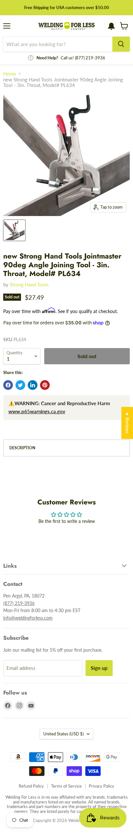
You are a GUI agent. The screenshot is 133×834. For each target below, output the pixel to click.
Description (22, 447)
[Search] (121, 44)
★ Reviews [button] (127, 423)
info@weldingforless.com (28, 618)
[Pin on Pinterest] (45, 385)
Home (9, 74)
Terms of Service (66, 786)
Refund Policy (31, 786)
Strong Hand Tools (29, 284)
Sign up (99, 668)
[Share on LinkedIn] (32, 385)
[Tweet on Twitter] (20, 385)
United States (63, 733)
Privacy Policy (101, 786)
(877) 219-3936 (19, 603)
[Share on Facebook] (8, 385)
